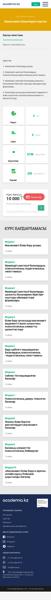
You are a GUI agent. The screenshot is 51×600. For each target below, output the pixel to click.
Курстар (6, 518)
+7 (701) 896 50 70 (14, 562)
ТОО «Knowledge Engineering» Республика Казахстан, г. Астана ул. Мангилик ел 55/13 (18, 574)
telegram (11, 546)
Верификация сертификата (14, 526)
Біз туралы (7, 514)
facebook (10, 537)
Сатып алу (35, 197)
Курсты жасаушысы (14, 44)
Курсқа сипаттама (13, 35)
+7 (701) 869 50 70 (14, 558)
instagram (11, 541)
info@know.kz (14, 567)
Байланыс (7, 522)
